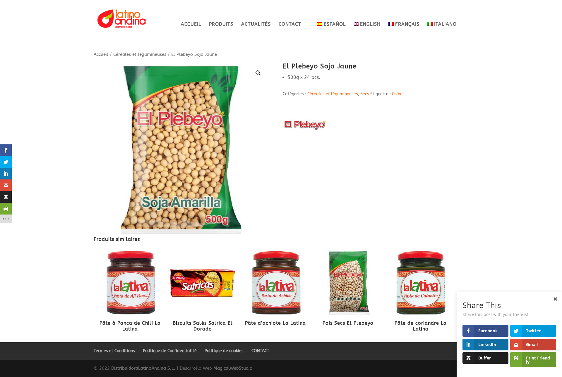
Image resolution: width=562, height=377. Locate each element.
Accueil (101, 54)
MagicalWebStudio (232, 368)
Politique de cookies (224, 350)
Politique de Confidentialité (170, 350)
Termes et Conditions (114, 350)
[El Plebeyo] (305, 126)
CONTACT (290, 24)
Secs (364, 93)
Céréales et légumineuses (139, 54)
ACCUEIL (191, 24)
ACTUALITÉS (256, 24)
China (397, 93)
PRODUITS (221, 24)
